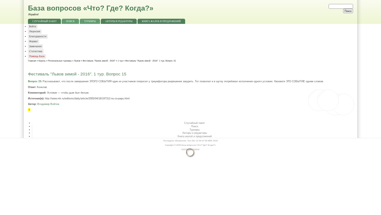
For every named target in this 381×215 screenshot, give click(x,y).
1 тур (120, 61)
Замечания (35, 46)
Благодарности (37, 36)
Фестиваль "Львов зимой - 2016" (99, 61)
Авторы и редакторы (118, 21)
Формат (33, 41)
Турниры (90, 21)
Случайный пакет (44, 21)
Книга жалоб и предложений (161, 21)
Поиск (70, 21)
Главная (32, 61)
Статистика (35, 51)
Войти (32, 26)
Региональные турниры (60, 61)
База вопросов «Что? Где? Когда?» (90, 8)
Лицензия (34, 31)
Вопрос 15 (34, 81)
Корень (42, 61)
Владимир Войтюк (48, 104)
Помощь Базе (37, 56)
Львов (77, 61)
